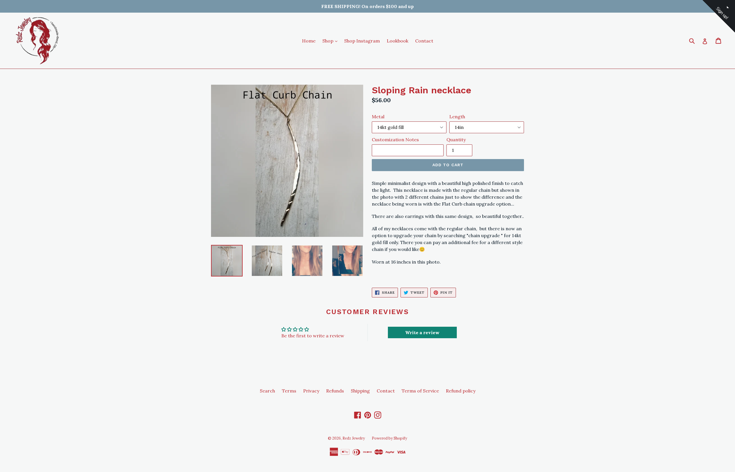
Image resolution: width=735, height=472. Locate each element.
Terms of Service (420, 391)
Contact (424, 41)
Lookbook (397, 41)
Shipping (360, 391)
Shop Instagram (362, 41)
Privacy (311, 391)
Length (457, 116)
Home (309, 41)
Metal (378, 116)
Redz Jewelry (354, 438)
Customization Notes (395, 139)
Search (267, 391)
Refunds (335, 391)
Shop (331, 41)
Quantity (456, 139)
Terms (289, 391)
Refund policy (460, 391)
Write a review (422, 332)
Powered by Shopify (389, 438)
